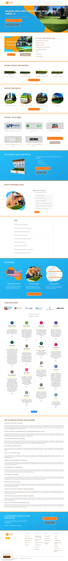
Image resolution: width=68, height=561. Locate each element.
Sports (58, 105)
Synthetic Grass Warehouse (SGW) (34, 145)
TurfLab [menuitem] (55, 538)
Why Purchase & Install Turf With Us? (43, 47)
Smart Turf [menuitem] (37, 547)
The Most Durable (26, 76)
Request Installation (12, 24)
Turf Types (31, 2)
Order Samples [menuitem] (47, 538)
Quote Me (60, 2)
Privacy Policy (22, 558)
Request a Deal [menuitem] (47, 536)
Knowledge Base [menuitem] (57, 540)
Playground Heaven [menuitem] (28, 538)
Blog (54, 2)
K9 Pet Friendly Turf (26, 105)
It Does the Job (57, 76)
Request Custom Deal (34, 80)
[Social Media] (7, 538)
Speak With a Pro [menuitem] (47, 540)
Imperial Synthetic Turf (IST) (13, 131)
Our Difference (38, 54)
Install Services (47, 2)
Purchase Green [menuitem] (38, 544)
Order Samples (55, 142)
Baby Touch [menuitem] (27, 536)
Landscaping (41, 105)
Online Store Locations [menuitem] (46, 543)
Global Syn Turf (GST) (55, 131)
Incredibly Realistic (42, 76)
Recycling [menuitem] (56, 546)
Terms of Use (28, 558)
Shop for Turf (11, 54)
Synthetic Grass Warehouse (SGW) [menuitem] (38, 537)
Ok (6, 556)
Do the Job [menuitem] (27, 542)
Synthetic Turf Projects (40, 42)
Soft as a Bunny (10, 76)
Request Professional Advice (41, 49)
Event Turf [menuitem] (27, 544)
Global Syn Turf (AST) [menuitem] (39, 542)
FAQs (37, 52)
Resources (38, 2)
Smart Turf (34, 131)
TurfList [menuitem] (55, 536)
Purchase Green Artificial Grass (13, 145)
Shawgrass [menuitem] (37, 549)
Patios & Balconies (10, 105)
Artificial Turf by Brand (40, 45)
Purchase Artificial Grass (13, 20)
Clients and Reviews (39, 56)
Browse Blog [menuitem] (56, 548)
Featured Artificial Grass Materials (42, 40)
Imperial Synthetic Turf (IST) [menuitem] (38, 540)
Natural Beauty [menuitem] (28, 540)
